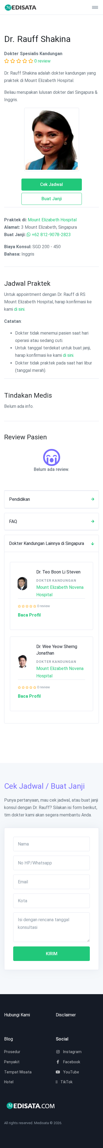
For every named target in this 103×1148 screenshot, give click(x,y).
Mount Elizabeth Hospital (52, 219)
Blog (8, 1039)
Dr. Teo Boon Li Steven (58, 572)
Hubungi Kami (17, 1014)
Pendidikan (19, 499)
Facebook (71, 1062)
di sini (19, 309)
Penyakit (12, 1062)
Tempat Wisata (18, 1072)
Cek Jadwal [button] (51, 184)
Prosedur (12, 1052)
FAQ (13, 521)
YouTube (70, 1072)
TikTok (66, 1082)
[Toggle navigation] (93, 7)
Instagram (72, 1052)
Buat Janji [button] (51, 198)
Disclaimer (66, 1014)
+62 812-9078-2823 (51, 234)
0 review (42, 61)
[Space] (24, 7)
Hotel (8, 1082)
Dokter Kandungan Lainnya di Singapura (46, 543)
